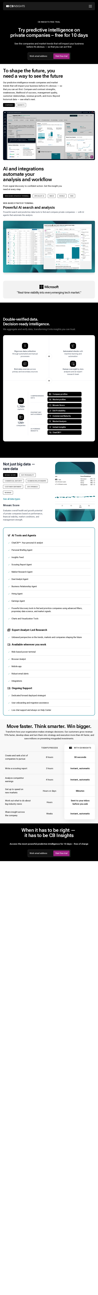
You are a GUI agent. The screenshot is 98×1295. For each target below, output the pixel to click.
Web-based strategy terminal (17, 196)
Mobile (62, 196)
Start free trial (61, 56)
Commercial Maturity (13, 481)
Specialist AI (39, 196)
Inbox (52, 196)
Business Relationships (37, 481)
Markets (20, 105)
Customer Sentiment (13, 487)
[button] (49, 238)
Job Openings (32, 487)
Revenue (8, 493)
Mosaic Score (10, 475)
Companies (9, 105)
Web (72, 196)
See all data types (11, 499)
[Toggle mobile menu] (91, 6)
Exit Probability (27, 475)
